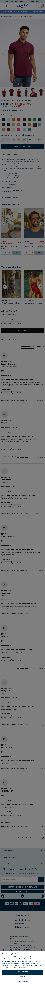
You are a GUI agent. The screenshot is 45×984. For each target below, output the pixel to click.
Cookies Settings (22, 981)
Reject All (22, 976)
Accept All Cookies (22, 972)
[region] (22, 967)
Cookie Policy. (22, 967)
